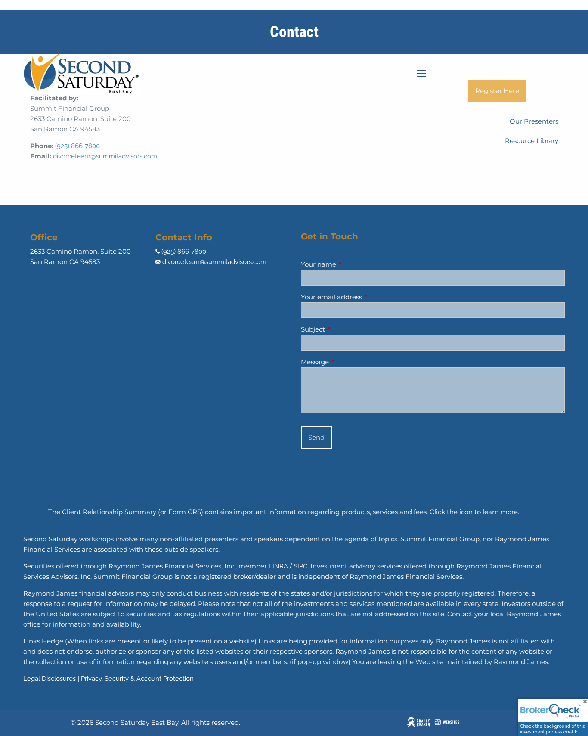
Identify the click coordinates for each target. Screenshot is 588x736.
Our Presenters (534, 121)
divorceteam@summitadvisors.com (105, 156)
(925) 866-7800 (77, 146)
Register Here (497, 91)
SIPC (300, 566)
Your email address (365, 297)
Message (348, 362)
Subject (346, 329)
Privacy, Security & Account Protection (137, 679)
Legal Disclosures (49, 679)
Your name (352, 264)
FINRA (278, 566)
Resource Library (531, 141)
